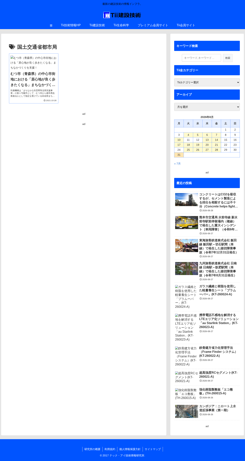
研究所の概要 (92, 449)
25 (188, 149)
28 (216, 149)
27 (207, 149)
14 (216, 139)
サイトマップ (153, 449)
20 (207, 144)
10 (178, 139)
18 (188, 144)
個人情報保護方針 (130, 449)
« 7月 (177, 163)
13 (207, 139)
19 (197, 144)
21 (216, 144)
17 (178, 144)
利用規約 (110, 449)
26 (197, 149)
